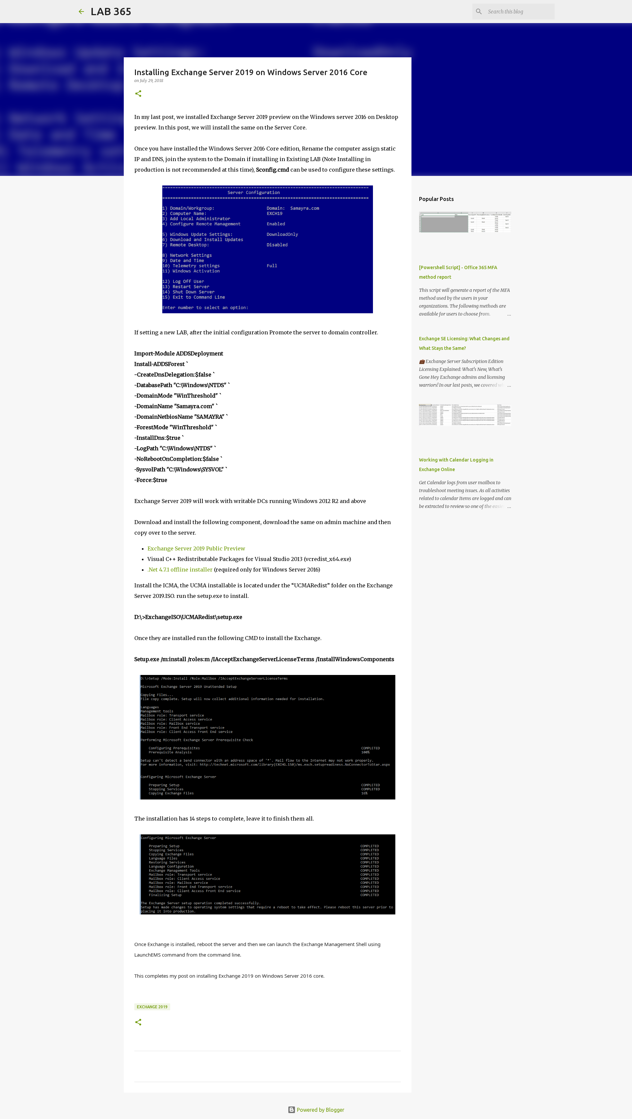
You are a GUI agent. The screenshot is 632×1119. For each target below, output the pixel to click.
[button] (138, 94)
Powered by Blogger (320, 1110)
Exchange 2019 (152, 1007)
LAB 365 (111, 11)
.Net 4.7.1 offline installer (180, 569)
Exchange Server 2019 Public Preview (196, 548)
